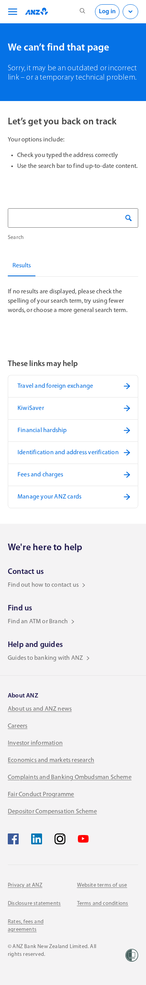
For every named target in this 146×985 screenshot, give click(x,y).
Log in (107, 12)
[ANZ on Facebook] (13, 838)
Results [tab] (21, 266)
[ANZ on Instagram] (60, 838)
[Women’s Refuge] (131, 955)
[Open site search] (82, 11)
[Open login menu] (130, 11)
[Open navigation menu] (11, 11)
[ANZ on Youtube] (83, 838)
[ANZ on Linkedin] (36, 838)
